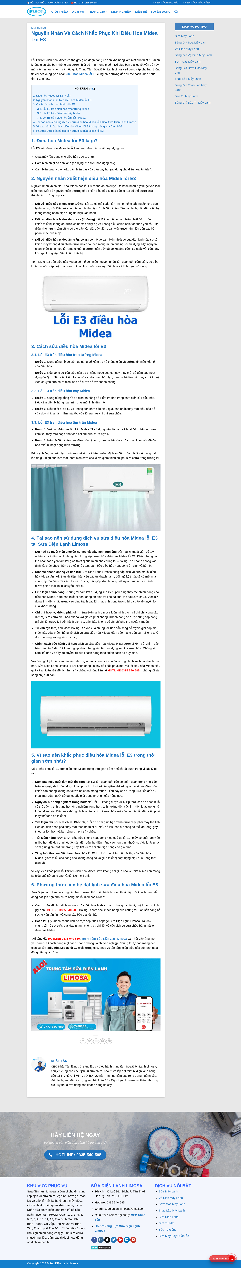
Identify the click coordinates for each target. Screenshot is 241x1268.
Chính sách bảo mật (166, 2)
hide (92, 88)
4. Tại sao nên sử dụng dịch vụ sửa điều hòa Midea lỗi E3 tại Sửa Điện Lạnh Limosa (84, 122)
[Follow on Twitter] (114, 1240)
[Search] (176, 11)
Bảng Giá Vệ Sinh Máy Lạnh (194, 55)
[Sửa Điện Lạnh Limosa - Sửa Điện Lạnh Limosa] (36, 11)
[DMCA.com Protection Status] (101, 1247)
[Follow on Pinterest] (120, 1240)
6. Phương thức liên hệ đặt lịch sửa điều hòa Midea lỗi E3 (68, 130)
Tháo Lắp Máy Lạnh (188, 78)
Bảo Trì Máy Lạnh (187, 96)
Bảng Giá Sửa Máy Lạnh (191, 42)
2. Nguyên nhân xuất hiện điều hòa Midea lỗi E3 (62, 100)
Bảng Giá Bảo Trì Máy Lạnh (193, 102)
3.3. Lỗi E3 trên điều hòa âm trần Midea (61, 117)
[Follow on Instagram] (101, 1240)
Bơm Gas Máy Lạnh (188, 61)
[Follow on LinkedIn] (127, 1240)
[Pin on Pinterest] (102, 1041)
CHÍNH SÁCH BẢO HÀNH (197, 2)
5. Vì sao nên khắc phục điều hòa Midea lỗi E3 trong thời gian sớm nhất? (77, 126)
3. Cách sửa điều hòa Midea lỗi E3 (54, 104)
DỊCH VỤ (78, 11)
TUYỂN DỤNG (161, 11)
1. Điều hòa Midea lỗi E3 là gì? (51, 95)
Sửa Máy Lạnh (184, 36)
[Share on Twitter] (89, 1041)
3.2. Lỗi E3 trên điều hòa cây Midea (58, 113)
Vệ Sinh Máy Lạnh (187, 49)
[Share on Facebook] (83, 1041)
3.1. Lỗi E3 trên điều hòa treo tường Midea (63, 109)
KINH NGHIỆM (121, 11)
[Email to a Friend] (96, 1041)
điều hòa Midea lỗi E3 (81, 74)
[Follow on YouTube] (133, 1240)
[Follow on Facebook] (94, 1240)
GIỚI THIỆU (59, 11)
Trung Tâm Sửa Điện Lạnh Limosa (104, 938)
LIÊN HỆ (141, 11)
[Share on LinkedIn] (109, 1041)
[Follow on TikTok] (107, 1240)
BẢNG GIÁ (97, 11)
